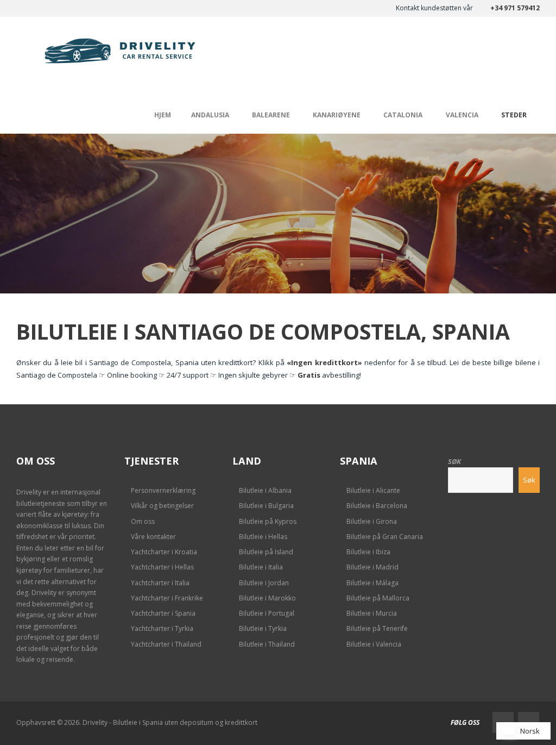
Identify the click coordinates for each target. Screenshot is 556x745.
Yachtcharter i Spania (163, 613)
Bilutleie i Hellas (263, 536)
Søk (454, 461)
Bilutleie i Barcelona (376, 505)
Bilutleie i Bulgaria (266, 505)
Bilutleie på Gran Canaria (384, 536)
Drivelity (28, 492)
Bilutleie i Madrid (372, 567)
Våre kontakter (153, 536)
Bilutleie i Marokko (267, 598)
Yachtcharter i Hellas (162, 567)
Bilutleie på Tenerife (377, 628)
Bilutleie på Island (266, 551)
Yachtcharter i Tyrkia (162, 628)
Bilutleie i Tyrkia (263, 628)
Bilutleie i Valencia (373, 644)
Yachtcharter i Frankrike (167, 598)
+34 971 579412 (515, 7)
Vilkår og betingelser (162, 505)
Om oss (143, 521)
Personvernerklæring (163, 490)
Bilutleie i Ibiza (368, 551)
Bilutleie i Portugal (266, 613)
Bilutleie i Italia (261, 567)
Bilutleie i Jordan (264, 582)
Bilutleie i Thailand (267, 644)
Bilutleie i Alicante (373, 490)
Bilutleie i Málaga (372, 582)
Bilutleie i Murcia (371, 613)
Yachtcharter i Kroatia (164, 551)
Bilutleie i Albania (265, 490)
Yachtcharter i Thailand (166, 644)
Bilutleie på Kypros (267, 521)
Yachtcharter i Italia (160, 582)
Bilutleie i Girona (371, 521)
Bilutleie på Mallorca (377, 598)
